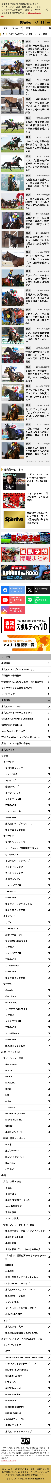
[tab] (28, 28)
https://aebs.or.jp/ (9, 1460)
